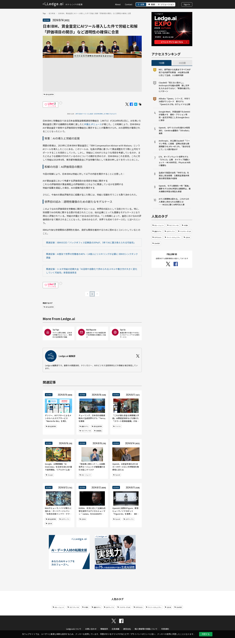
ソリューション (167, 4)
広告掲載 (115, 628)
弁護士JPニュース (93, 124)
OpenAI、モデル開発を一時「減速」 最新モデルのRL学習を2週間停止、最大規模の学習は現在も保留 (175, 188)
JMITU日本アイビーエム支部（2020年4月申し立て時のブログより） (96, 114)
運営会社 (127, 628)
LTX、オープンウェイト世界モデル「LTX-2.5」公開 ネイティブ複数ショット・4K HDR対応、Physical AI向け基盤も (174, 161)
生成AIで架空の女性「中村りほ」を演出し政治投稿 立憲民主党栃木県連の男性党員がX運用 (174, 175)
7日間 (161, 63)
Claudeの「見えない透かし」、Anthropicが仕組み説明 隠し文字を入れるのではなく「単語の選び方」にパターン (174, 87)
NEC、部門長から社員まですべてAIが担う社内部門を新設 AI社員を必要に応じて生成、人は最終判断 (175, 72)
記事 (142, 4)
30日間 (182, 63)
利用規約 (165, 628)
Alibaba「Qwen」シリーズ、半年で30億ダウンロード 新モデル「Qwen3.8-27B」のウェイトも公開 (174, 101)
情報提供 (104, 628)
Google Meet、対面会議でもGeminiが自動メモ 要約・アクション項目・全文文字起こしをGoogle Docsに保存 (174, 116)
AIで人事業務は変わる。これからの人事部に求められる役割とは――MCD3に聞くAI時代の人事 (174, 201)
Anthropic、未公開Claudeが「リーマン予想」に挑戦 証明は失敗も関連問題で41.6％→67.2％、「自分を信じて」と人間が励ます (174, 145)
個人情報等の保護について (146, 628)
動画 (153, 4)
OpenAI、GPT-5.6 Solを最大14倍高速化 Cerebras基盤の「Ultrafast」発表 (175, 130)
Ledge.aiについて (73, 628)
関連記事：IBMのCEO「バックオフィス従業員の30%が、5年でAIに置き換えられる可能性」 (91, 242)
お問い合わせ (91, 628)
